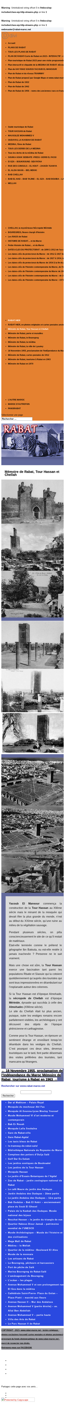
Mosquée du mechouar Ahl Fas (26, 1107)
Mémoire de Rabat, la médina (22, 342)
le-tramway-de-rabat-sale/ (23, 1146)
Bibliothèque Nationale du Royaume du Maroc (35, 1150)
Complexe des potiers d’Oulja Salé (28, 1154)
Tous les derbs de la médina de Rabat (25, 153)
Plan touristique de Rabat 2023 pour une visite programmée (36, 60)
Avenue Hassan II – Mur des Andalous (30, 1302)
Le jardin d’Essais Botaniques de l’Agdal (32, 1176)
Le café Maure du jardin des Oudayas (30, 1189)
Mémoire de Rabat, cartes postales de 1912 (28, 355)
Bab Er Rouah (16, 1124)
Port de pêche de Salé (21, 1267)
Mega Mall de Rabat (19, 1241)
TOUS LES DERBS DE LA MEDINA (24, 148)
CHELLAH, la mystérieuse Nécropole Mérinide (30, 228)
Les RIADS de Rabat (17, 237)
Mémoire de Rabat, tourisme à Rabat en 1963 (29, 359)
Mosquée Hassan (18, 1172)
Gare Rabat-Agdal (18, 1137)
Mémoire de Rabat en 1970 (20, 364)
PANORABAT (14, 408)
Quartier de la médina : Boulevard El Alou (33, 1250)
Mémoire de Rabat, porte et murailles (25, 333)
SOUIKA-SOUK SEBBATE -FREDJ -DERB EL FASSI (32, 157)
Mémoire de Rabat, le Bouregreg (23, 338)
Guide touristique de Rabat (20, 127)
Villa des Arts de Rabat (21, 1319)
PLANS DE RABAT (17, 47)
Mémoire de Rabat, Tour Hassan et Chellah (28, 329)
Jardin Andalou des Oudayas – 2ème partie (33, 1193)
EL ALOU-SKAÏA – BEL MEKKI (22, 170)
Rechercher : (10, 1092)
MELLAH (12, 183)
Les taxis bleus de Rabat (22, 1141)
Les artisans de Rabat (21, 1258)
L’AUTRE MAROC (16, 400)
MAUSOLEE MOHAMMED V (21, 135)
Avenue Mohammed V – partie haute (29, 1315)
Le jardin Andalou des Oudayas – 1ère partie (34, 1198)
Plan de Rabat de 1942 (18, 86)
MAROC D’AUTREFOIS (19, 404)
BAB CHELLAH (15, 174)
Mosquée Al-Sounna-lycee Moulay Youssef (33, 1111)
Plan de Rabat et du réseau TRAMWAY (26, 73)
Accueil (11, 43)
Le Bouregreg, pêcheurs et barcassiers (31, 1263)
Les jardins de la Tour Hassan (26, 1167)
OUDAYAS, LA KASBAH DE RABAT (25, 140)
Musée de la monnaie (20, 1254)
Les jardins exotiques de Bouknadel (29, 1163)
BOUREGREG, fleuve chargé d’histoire (26, 232)
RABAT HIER (14, 320)
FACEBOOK (26, 1347)
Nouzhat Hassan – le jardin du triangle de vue (35, 1219)
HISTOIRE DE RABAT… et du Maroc (25, 241)
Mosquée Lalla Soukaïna (22, 1128)
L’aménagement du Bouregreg (26, 1276)
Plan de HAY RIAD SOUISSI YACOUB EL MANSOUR (32, 69)
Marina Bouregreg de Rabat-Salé (27, 1271)
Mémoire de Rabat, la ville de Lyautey (25, 346)
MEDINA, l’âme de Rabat (19, 144)
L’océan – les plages (20, 1280)
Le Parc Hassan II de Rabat (24, 1323)
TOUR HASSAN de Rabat (20, 131)
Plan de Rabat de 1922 (18, 82)
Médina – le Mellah (19, 1245)
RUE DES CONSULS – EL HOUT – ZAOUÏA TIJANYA (32, 166)
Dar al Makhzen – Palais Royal (26, 1102)
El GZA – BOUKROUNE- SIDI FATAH (25, 161)
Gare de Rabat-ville (19, 1133)
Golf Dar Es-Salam (19, 1159)
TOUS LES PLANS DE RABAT (22, 52)
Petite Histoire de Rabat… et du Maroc (26, 245)
